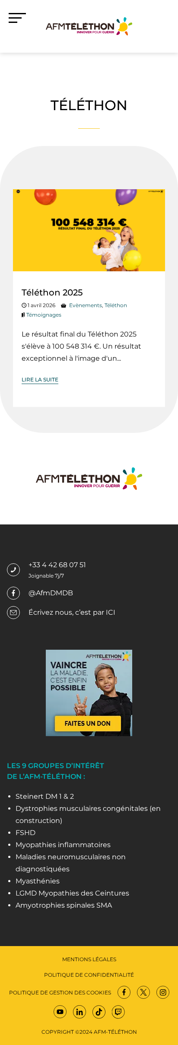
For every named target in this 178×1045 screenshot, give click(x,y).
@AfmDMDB (51, 593)
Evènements (85, 305)
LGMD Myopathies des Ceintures (72, 893)
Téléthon (116, 305)
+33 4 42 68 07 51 (57, 565)
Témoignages (43, 314)
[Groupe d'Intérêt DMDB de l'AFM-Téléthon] (89, 26)
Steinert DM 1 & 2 (45, 796)
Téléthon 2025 (52, 292)
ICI (110, 612)
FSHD (25, 833)
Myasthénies (38, 881)
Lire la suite (40, 379)
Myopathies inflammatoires (63, 845)
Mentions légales (89, 959)
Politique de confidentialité (89, 975)
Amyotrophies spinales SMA (64, 905)
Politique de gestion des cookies (60, 992)
